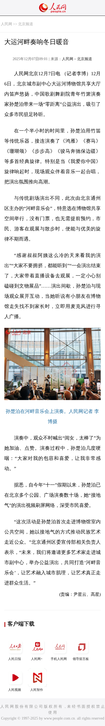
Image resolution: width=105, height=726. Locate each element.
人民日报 (14, 659)
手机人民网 (59, 659)
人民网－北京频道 (77, 59)
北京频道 (25, 24)
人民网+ (37, 659)
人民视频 (14, 690)
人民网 (6, 24)
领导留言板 (81, 659)
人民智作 (36, 690)
